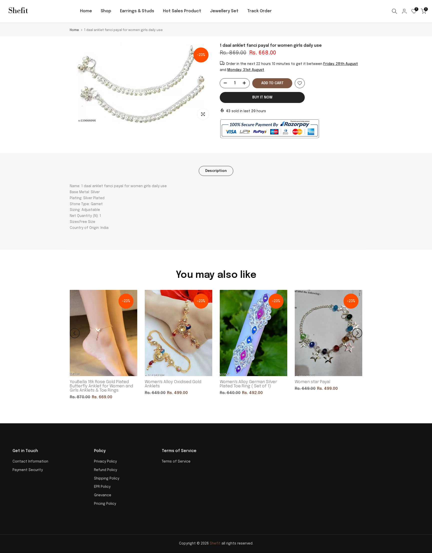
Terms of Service (176, 461)
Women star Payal (312, 382)
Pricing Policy (105, 504)
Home (86, 11)
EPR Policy (102, 487)
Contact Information (30, 461)
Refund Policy (105, 470)
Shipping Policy (106, 478)
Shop (106, 11)
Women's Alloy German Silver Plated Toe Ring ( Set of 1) (248, 384)
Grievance (102, 495)
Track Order (259, 11)
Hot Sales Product (182, 11)
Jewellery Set (224, 11)
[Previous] (75, 333)
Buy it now (262, 97)
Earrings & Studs (137, 11)
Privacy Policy (105, 461)
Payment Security (27, 470)
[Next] (357, 333)
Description (216, 170)
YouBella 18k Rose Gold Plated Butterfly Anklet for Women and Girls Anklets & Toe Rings (101, 386)
